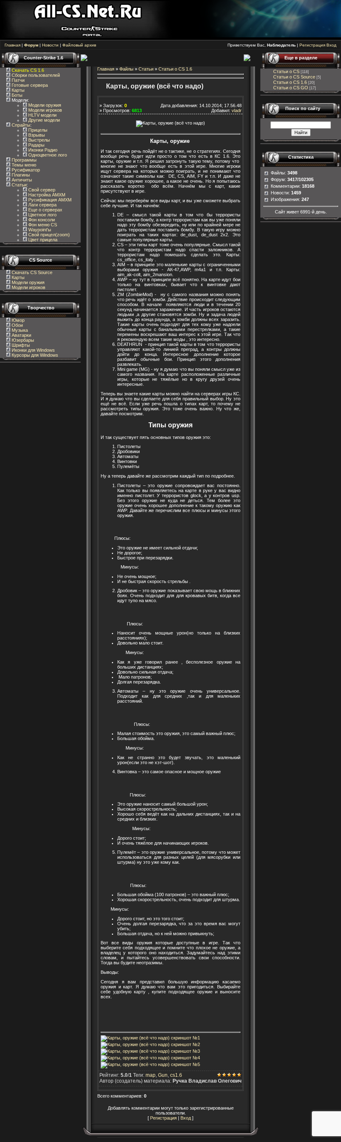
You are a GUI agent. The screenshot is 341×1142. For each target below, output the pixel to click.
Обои (16, 325)
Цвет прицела (42, 239)
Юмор (17, 320)
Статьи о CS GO (290, 87)
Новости (50, 45)
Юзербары (22, 340)
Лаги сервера (42, 204)
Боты (16, 95)
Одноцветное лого (47, 154)
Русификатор (25, 169)
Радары (35, 144)
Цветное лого (42, 214)
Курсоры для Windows (34, 355)
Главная (12, 45)
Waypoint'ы (39, 229)
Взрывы (36, 134)
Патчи (17, 80)
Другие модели (43, 120)
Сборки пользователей (36, 75)
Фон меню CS (42, 224)
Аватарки (20, 335)
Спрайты (20, 125)
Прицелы (37, 129)
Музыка (19, 330)
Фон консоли (41, 219)
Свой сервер (41, 189)
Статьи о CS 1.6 (175, 68)
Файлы (126, 68)
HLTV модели (42, 115)
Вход (331, 45)
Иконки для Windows (32, 350)
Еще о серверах (44, 209)
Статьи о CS (286, 71)
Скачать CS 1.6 (28, 70)
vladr (237, 110)
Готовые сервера (29, 85)
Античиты (21, 179)
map (151, 1075)
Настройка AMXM (46, 194)
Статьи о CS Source (294, 76)
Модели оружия (44, 105)
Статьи (18, 184)
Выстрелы (38, 139)
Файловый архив (79, 45)
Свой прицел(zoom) (48, 234)
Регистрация (312, 45)
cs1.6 (176, 1075)
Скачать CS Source (32, 272)
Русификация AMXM (49, 199)
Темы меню (23, 164)
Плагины (20, 174)
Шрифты (20, 345)
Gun (163, 1075)
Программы (23, 159)
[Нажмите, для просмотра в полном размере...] (177, 528)
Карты (17, 90)
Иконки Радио (42, 149)
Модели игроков (44, 110)
